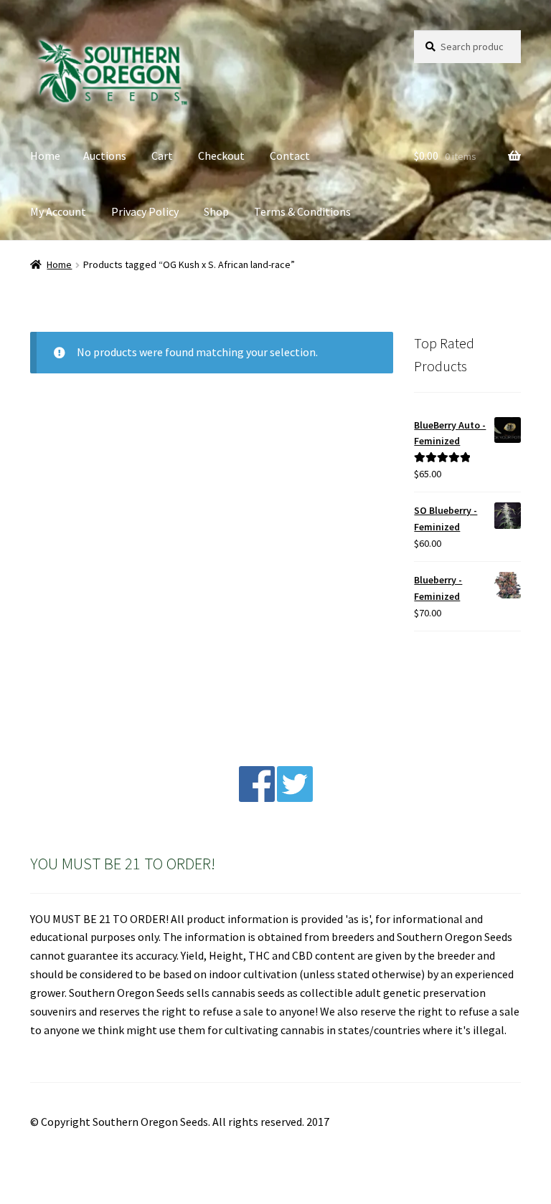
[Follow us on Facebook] (257, 797)
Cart (162, 155)
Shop (216, 211)
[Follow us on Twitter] (295, 797)
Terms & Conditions (302, 211)
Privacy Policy (145, 211)
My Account (58, 211)
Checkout (221, 155)
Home (45, 155)
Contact (290, 155)
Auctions (104, 155)
